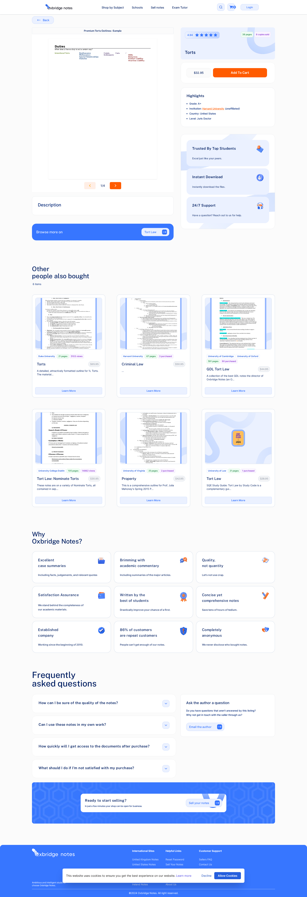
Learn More (69, 390)
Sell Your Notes (174, 864)
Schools (137, 7)
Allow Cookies (227, 875)
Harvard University (213, 108)
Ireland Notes (140, 884)
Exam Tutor (180, 7)
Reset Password (175, 859)
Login (249, 7)
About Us (171, 884)
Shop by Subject (113, 7)
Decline (206, 875)
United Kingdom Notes (145, 859)
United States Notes (144, 864)
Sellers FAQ (205, 859)
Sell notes (157, 7)
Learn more (183, 875)
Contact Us (205, 864)
